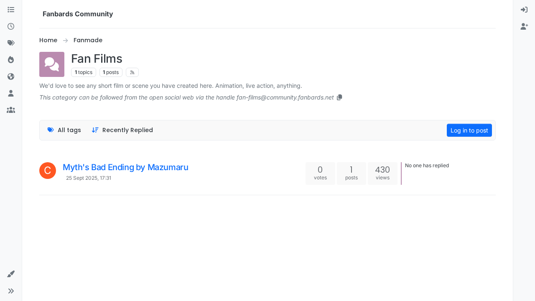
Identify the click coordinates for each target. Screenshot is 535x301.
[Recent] (10, 26)
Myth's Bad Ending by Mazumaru (125, 167)
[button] (10, 274)
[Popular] (10, 60)
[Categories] (10, 10)
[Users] (10, 93)
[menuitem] (524, 10)
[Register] (524, 26)
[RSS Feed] (132, 72)
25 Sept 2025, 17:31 (88, 178)
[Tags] (10, 43)
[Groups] (10, 110)
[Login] (524, 10)
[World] (10, 77)
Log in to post (469, 130)
